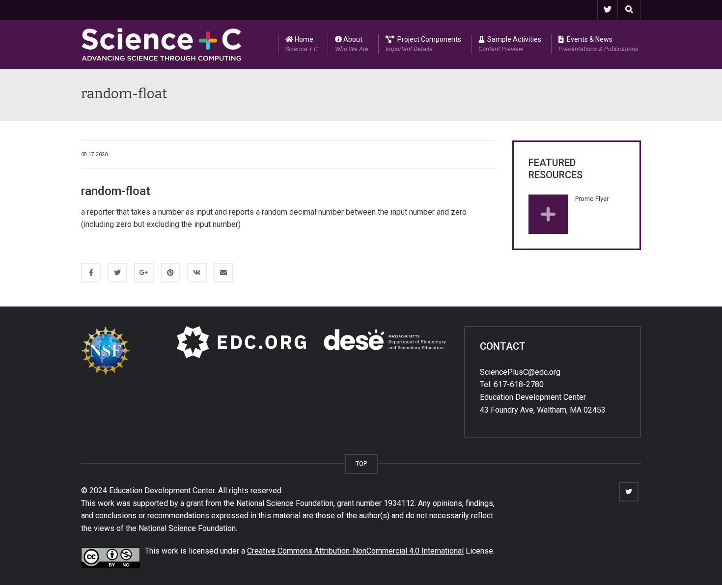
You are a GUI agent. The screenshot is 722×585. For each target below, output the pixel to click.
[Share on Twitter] (117, 272)
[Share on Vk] (197, 272)
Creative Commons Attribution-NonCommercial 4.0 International (355, 551)
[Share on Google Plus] (144, 272)
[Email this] (223, 272)
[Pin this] (170, 272)
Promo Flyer (592, 198)
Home (301, 44)
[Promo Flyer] (548, 214)
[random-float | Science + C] (161, 44)
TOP (361, 463)
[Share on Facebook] (91, 272)
